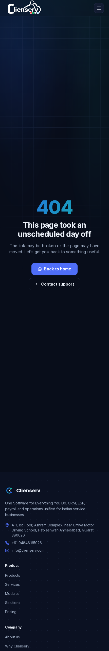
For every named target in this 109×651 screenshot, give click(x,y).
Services (12, 584)
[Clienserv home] (24, 8)
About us (12, 637)
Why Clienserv (17, 646)
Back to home (57, 268)
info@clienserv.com (28, 550)
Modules (12, 593)
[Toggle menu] (99, 8)
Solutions (12, 602)
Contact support (57, 284)
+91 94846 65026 (27, 543)
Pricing (10, 612)
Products (12, 575)
